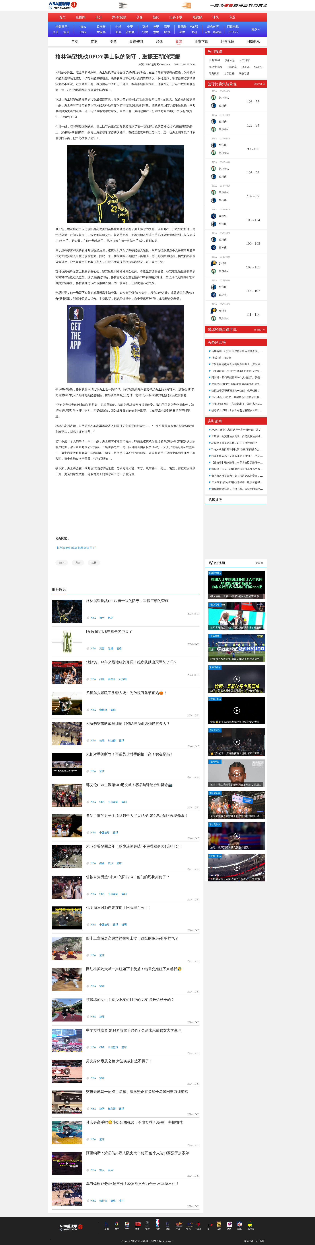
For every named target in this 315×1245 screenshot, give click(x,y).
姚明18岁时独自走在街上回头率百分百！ (119, 908)
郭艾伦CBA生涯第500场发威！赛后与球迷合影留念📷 (129, 785)
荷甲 (182, 32)
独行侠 (103, 1200)
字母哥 (112, 679)
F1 (208, 1229)
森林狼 (103, 710)
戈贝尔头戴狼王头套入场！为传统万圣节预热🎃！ (126, 693)
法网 (229, 1229)
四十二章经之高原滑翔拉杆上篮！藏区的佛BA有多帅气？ (132, 938)
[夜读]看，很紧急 (221, 357)
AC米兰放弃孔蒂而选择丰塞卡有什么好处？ (236, 429)
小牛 (121, 1200)
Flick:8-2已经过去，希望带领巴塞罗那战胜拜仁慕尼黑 (241, 397)
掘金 (101, 863)
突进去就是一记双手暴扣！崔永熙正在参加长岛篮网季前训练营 (137, 1092)
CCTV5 (233, 32)
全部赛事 (61, 26)
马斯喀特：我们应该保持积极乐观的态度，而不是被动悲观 (244, 351)
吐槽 (110, 648)
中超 (118, 26)
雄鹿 (101, 679)
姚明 (124, 924)
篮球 (66, 32)
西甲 (167, 26)
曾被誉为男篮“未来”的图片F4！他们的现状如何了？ (128, 877)
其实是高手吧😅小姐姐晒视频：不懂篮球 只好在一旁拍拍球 (134, 1122)
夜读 (119, 648)
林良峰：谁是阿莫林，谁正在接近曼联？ (234, 443)
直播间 (80, 17)
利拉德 (123, 679)
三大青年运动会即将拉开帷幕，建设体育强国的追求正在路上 (245, 482)
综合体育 (213, 26)
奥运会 (217, 32)
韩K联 (194, 26)
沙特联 (130, 32)
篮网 (101, 1108)
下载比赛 (232, 67)
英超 (145, 26)
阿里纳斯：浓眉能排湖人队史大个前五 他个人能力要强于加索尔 (137, 1153)
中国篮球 (113, 802)
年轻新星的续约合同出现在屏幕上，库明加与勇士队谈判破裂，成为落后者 (253, 364)
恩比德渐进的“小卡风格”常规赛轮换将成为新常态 (239, 384)
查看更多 (258, 84)
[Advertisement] (125, 506)
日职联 (182, 26)
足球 (55, 32)
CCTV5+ (259, 67)
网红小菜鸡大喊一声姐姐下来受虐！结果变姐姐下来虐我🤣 (134, 969)
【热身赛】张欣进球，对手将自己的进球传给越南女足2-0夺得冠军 (248, 462)
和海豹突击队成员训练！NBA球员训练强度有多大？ (128, 723)
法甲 (145, 32)
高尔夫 (251, 1229)
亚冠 (118, 32)
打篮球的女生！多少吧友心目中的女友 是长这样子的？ (130, 1000)
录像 (139, 17)
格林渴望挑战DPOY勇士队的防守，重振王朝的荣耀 (127, 601)
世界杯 (101, 32)
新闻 (156, 17)
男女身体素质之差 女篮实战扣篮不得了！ (119, 1061)
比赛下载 (175, 17)
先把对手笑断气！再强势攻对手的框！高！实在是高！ (130, 754)
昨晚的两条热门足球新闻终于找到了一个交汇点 (238, 456)
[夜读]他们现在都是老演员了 (109, 631)
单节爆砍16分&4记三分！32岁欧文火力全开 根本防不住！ (132, 1184)
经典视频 (227, 41)
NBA (83, 26)
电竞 (207, 32)
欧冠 (167, 32)
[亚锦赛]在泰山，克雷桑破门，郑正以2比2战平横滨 (240, 403)
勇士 (77, 562)
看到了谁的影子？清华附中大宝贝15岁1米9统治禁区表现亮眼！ (137, 816)
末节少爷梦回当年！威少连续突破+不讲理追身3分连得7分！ (134, 846)
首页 (62, 17)
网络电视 (233, 26)
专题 (232, 17)
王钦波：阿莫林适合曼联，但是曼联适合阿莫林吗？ (240, 436)
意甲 (156, 32)
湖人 (101, 1170)
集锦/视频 (119, 17)
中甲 (130, 26)
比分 (99, 17)
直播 (94, 41)
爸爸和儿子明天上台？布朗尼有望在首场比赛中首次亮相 (243, 410)
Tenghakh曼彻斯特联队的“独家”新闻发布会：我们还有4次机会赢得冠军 (251, 449)
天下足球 (245, 60)
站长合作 (259, 1241)
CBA (83, 32)
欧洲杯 (101, 26)
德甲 (156, 26)
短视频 (197, 17)
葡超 (194, 32)
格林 (93, 562)
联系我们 (248, 1241)
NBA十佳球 (215, 67)
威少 (110, 863)
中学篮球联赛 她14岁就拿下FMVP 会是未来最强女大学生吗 (133, 1030)
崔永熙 (112, 1108)
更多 (257, 563)
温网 (219, 1229)
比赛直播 (229, 73)
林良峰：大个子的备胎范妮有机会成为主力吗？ (238, 469)
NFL (239, 1229)
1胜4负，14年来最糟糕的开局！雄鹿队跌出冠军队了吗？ (131, 662)
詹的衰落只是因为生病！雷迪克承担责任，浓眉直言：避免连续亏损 (249, 475)
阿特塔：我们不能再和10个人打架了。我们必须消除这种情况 (245, 377)
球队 (215, 17)
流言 (101, 648)
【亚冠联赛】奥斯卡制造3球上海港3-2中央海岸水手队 (241, 371)
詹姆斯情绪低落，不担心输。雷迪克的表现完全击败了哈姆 (244, 489)
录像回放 (230, 60)
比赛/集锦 (214, 60)
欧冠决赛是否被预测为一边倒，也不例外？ (235, 390)
